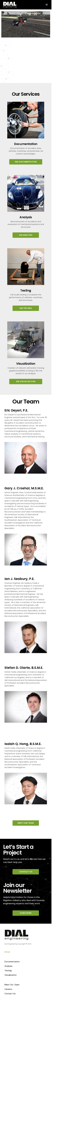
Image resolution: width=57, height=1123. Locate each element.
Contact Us (10, 993)
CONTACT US (25, 871)
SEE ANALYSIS (25, 235)
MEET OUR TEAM (26, 823)
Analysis (8, 966)
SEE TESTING (26, 308)
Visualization (10, 975)
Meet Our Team (11, 984)
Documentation (12, 961)
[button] (47, 5)
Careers (8, 989)
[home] (9, 5)
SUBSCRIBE (26, 913)
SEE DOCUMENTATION (26, 161)
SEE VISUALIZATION (25, 381)
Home (7, 951)
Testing (8, 970)
